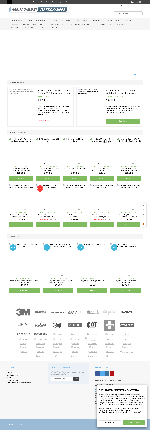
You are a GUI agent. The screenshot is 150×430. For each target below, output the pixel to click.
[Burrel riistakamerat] (75, 326)
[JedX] (127, 339)
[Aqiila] (110, 314)
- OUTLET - (45, 28)
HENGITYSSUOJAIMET (37, 20)
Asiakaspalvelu (18, 2)
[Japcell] (110, 339)
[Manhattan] (109, 344)
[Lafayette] (57, 344)
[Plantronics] (127, 347)
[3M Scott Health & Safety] (75, 313)
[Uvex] (57, 356)
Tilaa (76, 379)
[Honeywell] (57, 339)
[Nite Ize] (75, 347)
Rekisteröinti (125, 6)
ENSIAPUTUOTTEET (57, 24)
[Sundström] (92, 352)
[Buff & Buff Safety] (57, 330)
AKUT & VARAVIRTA (117, 24)
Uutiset (28, 2)
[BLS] (23, 330)
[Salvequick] (57, 352)
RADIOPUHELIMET (112, 20)
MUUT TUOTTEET (31, 28)
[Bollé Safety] (40, 330)
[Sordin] (75, 352)
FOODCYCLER (14, 28)
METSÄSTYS (13, 24)
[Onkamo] (110, 347)
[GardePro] (109, 334)
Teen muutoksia (110, 422)
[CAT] (92, 329)
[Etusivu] (9, 2)
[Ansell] (92, 313)
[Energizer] (75, 334)
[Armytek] (127, 313)
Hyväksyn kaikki (133, 422)
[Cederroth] (109, 330)
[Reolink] (40, 352)
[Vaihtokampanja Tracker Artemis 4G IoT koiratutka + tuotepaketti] (90, 99)
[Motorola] (40, 347)
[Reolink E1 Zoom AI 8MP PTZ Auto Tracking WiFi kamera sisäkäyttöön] (22, 99)
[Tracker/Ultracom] (127, 353)
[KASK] (23, 344)
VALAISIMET (100, 24)
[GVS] (127, 334)
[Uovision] (40, 356)
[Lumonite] (92, 344)
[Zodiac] (109, 356)
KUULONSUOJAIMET (16, 20)
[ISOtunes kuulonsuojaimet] (92, 340)
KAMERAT (128, 20)
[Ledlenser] (75, 344)
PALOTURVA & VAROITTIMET (80, 24)
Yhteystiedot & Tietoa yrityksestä (56, 2)
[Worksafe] (75, 356)
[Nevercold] (57, 347)
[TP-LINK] (110, 352)
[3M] (23, 315)
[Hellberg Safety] (40, 339)
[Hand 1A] (23, 339)
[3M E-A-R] (40, 317)
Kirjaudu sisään (137, 6)
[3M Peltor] (58, 312)
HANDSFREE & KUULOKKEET (33, 24)
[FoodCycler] (92, 334)
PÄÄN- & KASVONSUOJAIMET (61, 20)
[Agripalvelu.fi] (75, 11)
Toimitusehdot (38, 2)
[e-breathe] (57, 334)
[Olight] (92, 347)
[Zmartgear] (92, 356)
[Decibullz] (23, 335)
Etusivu (10, 372)
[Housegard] (75, 339)
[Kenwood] (40, 344)
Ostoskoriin (123, 121)
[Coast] (127, 326)
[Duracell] (40, 335)
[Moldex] (23, 347)
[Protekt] (23, 352)
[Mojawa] (127, 344)
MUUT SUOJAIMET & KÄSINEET (88, 20)
